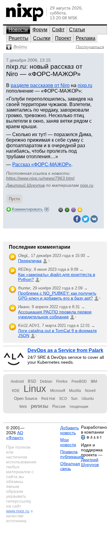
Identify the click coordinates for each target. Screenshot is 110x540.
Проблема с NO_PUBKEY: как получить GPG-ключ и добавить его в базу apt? (57, 296)
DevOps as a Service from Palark (65, 350)
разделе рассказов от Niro (40, 85)
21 (49, 260)
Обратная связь (70, 466)
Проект (63, 38)
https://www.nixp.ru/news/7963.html (40, 178)
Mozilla (75, 391)
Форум (39, 29)
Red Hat (48, 398)
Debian (46, 381)
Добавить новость (69, 430)
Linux (35, 388)
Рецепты (18, 38)
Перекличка (30, 260)
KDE (16, 391)
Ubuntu (88, 398)
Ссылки (41, 38)
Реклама (85, 38)
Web (23, 406)
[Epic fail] (60, 209)
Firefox (62, 381)
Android (17, 381)
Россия (58, 406)
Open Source (25, 398)
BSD (32, 381)
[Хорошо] (73, 209)
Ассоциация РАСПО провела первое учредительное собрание (55, 314)
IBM (94, 381)
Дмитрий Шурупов (25, 185)
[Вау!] (80, 209)
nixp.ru (85, 85)
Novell (90, 391)
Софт (58, 29)
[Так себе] (67, 209)
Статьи (77, 29)
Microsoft (57, 391)
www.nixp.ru (17, 510)
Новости (18, 29)
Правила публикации (71, 454)
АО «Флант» (15, 435)
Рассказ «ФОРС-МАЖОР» (41, 164)
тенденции (78, 406)
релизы (39, 406)
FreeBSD (79, 381)
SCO (63, 398)
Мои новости (68, 442)
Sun (74, 398)
